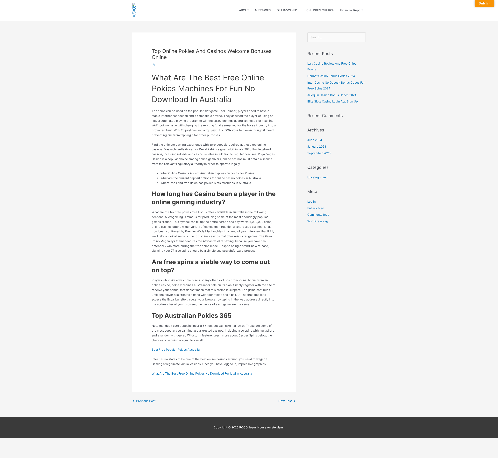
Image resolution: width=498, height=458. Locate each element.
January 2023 (316, 146)
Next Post (286, 401)
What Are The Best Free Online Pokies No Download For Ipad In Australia (202, 373)
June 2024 (314, 140)
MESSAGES (263, 10)
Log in (311, 201)
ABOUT (244, 10)
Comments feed (318, 214)
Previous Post (144, 401)
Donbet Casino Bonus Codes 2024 (331, 76)
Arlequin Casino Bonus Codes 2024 (332, 95)
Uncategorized (317, 177)
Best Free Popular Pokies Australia (176, 349)
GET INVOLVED (287, 10)
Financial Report (351, 10)
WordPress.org (317, 221)
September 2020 (319, 153)
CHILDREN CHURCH (320, 10)
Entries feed (315, 208)
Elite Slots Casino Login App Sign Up (332, 101)
